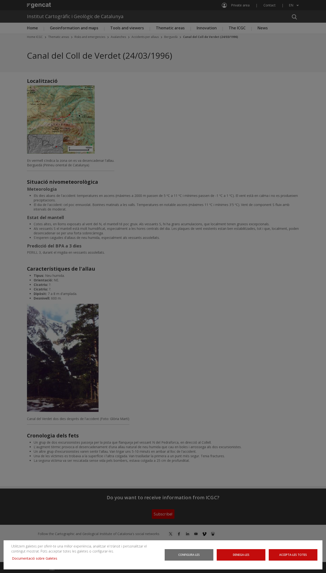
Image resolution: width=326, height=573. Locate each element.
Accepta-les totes (293, 555)
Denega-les (241, 555)
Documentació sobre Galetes (36, 558)
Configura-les (189, 555)
